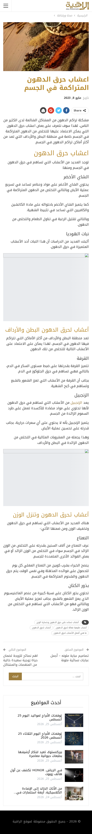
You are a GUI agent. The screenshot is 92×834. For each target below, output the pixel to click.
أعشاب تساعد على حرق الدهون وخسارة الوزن (57, 622)
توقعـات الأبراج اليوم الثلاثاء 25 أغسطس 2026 (40, 735)
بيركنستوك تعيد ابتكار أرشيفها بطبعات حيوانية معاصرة (40, 754)
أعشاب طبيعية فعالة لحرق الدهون (71, 628)
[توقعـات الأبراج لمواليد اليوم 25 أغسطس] (74, 720)
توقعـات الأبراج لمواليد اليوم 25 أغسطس (40, 717)
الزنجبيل (76, 402)
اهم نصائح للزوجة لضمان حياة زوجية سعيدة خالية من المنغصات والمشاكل (20, 660)
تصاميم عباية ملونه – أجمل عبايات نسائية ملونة (69, 658)
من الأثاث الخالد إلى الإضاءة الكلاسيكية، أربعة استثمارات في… (38, 790)
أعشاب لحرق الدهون (41, 628)
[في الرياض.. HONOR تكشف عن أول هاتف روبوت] (74, 775)
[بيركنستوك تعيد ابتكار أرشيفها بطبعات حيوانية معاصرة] (74, 757)
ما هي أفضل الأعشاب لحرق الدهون (70, 633)
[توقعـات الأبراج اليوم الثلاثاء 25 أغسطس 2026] (74, 738)
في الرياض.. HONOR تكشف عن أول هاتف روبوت (36, 772)
